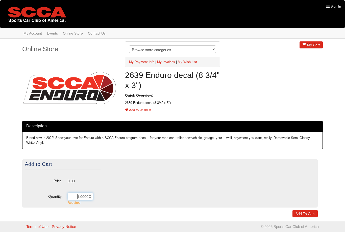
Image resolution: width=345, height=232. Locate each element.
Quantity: (55, 196)
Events (52, 33)
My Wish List (187, 62)
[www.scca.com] (37, 15)
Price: (58, 181)
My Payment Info (141, 62)
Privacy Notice (64, 226)
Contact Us (97, 33)
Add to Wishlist (139, 110)
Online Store (73, 33)
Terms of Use (37, 226)
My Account (32, 33)
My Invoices (166, 62)
